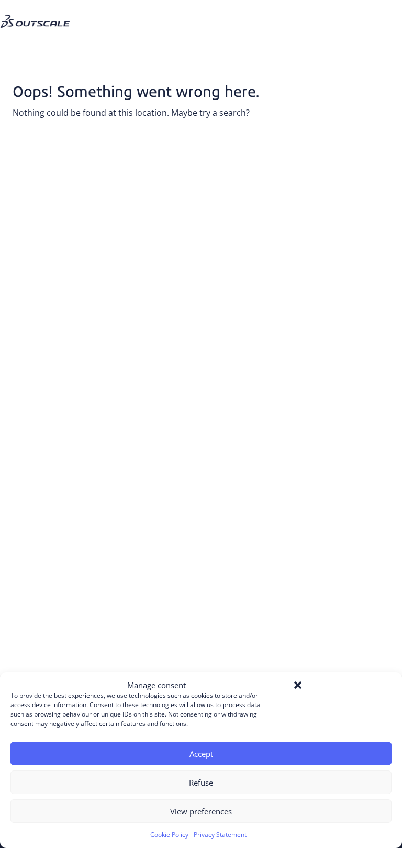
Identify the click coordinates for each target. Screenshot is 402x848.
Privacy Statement (220, 834)
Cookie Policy (169, 834)
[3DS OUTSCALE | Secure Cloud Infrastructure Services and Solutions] (39, 12)
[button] (298, 685)
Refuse (201, 782)
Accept (201, 753)
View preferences (201, 811)
